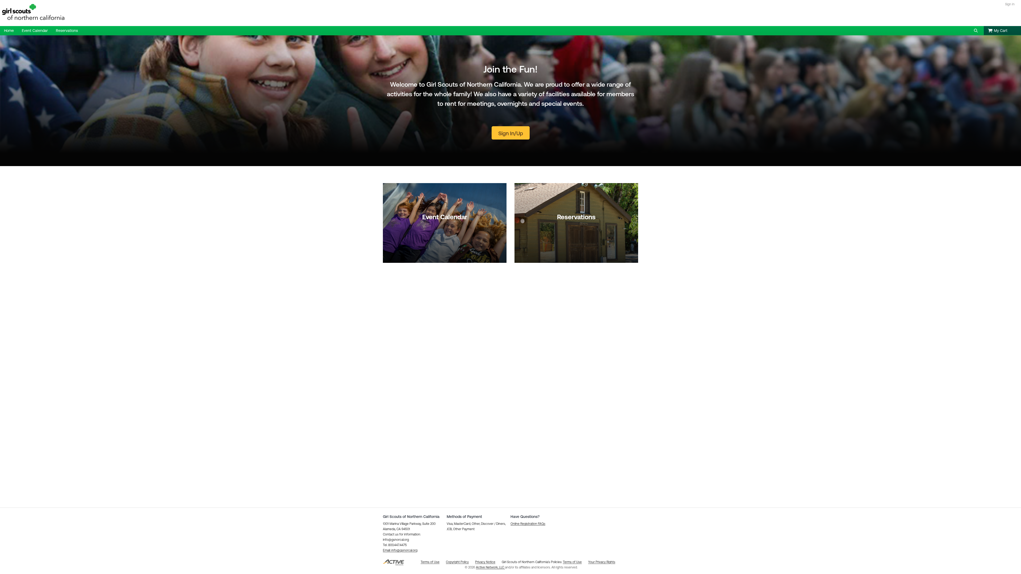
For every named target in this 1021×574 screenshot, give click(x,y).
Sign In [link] (1010, 4)
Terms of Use (572, 562)
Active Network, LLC (490, 567)
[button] (976, 30)
